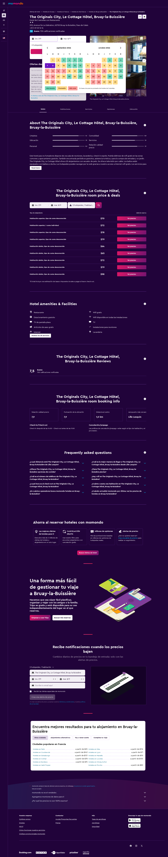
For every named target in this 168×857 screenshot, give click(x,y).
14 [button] (47, 71)
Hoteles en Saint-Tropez (41, 765)
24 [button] (64, 76)
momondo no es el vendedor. (44, 793)
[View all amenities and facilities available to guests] (145, 304)
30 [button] (58, 82)
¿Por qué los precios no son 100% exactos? (50, 801)
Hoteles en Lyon (94, 752)
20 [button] (80, 71)
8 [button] (52, 66)
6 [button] (80, 60)
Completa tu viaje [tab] (100, 738)
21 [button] (47, 76)
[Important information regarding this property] (145, 399)
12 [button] (75, 66)
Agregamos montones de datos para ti (48, 797)
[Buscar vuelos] (4, 10)
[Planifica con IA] (4, 25)
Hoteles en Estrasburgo (41, 755)
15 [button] (53, 71)
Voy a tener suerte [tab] (82, 738)
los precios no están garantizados (84, 786)
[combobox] (59, 672)
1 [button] (52, 60)
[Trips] (4, 31)
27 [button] (80, 76)
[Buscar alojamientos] (4, 15)
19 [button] (75, 71)
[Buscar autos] (4, 20)
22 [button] (53, 76)
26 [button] (75, 76)
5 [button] (74, 60)
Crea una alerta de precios (128, 538)
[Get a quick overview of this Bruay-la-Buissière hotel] (145, 125)
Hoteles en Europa (48, 11)
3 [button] (63, 60)
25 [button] (69, 76)
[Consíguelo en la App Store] (134, 826)
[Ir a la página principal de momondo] (15, 3)
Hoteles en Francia (63, 11)
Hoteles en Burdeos (40, 762)
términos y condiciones (66, 702)
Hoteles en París (39, 749)
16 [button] (58, 71)
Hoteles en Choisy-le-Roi (97, 762)
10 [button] (64, 66)
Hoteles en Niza (94, 749)
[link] (88, 553)
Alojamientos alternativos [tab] (60, 738)
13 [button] (80, 66)
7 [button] (47, 66)
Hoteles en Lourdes (95, 759)
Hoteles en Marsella (95, 755)
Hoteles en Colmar (40, 759)
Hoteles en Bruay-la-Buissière (98, 11)
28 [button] (47, 82)
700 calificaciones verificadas (52, 31)
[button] (3, 3)
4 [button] (69, 60)
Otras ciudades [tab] (40, 738)
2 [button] (58, 60)
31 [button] (115, 82)
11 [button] (69, 66)
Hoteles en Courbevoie (41, 752)
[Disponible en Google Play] (134, 820)
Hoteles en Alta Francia (79, 11)
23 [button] (58, 76)
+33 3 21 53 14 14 (36, 28)
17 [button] (64, 71)
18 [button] (69, 71)
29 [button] (53, 82)
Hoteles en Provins (95, 765)
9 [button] (58, 66)
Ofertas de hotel (35, 11)
